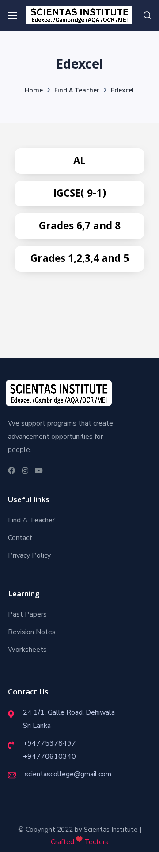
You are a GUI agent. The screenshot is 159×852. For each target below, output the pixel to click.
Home (34, 91)
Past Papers (27, 614)
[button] (147, 15)
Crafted (62, 841)
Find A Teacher (76, 91)
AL (79, 162)
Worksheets (27, 649)
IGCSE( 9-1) (79, 194)
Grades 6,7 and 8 (80, 227)
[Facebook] (10, 470)
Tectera (96, 841)
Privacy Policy (29, 555)
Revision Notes (32, 632)
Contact (20, 538)
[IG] (24, 470)
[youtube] (38, 470)
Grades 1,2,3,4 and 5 (79, 259)
